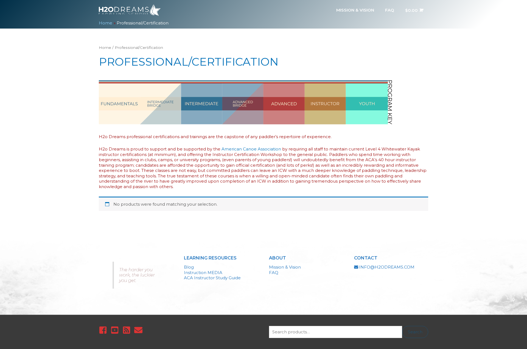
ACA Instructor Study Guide (212, 277)
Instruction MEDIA (203, 272)
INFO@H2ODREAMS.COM (386, 267)
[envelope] (139, 330)
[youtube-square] (116, 330)
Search (415, 331)
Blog (189, 267)
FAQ (273, 272)
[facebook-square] (104, 330)
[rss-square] (127, 330)
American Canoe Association (251, 149)
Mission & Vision (285, 267)
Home (105, 47)
